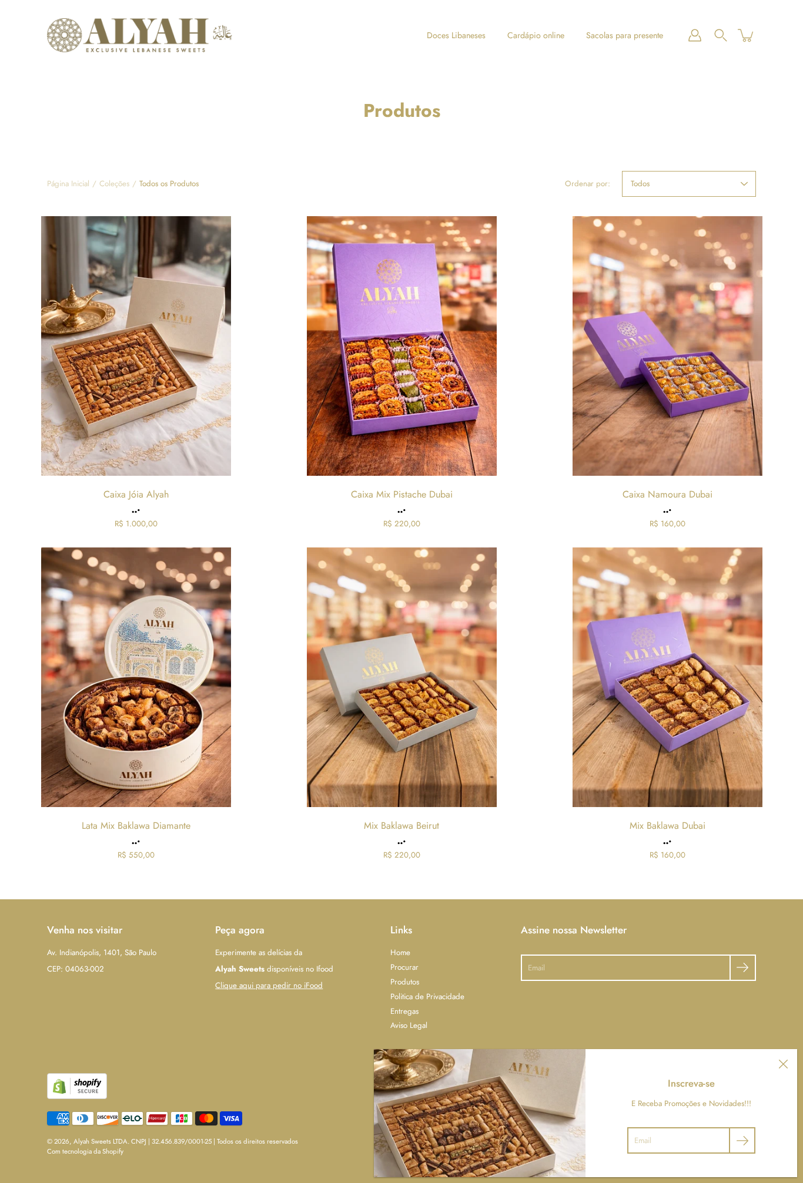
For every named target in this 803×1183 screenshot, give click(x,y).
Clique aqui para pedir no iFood (269, 985)
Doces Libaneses (456, 35)
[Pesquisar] (720, 35)
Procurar (404, 967)
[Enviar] (743, 968)
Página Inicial (68, 183)
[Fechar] (783, 1063)
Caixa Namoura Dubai (667, 494)
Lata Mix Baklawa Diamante (136, 825)
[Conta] (694, 35)
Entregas (404, 1011)
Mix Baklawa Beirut (401, 825)
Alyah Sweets (92, 1141)
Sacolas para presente (624, 35)
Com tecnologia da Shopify (85, 1151)
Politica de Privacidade (427, 996)
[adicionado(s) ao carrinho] (746, 35)
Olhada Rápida (136, 346)
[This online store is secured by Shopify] (77, 1096)
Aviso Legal (408, 1025)
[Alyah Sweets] (139, 35)
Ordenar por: (587, 183)
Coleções (114, 183)
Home (400, 952)
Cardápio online (535, 35)
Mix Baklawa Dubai (667, 825)
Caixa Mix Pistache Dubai (402, 494)
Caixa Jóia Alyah (136, 494)
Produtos (404, 981)
